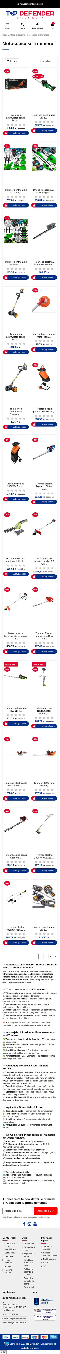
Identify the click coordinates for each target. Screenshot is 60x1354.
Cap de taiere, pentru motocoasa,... (44, 335)
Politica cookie (49, 1259)
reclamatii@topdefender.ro (14, 1322)
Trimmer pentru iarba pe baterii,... (16, 263)
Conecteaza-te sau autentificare (10, 1247)
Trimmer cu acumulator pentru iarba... (16, 337)
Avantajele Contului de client (29, 1281)
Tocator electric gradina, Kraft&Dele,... (44, 410)
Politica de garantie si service (28, 1272)
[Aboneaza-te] (45, 1211)
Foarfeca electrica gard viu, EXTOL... (16, 559)
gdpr (3, 1352)
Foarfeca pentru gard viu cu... (44, 116)
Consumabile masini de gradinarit (21, 1180)
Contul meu (9, 1253)
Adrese (7, 1266)
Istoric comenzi (8, 1261)
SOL (45, 1266)
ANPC (46, 1263)
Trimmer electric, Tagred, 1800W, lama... (44, 486)
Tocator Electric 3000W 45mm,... (16, 485)
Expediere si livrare (29, 1255)
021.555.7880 (11, 1314)
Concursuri (29, 1287)
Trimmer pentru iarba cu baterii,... (16, 191)
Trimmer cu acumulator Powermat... (16, 411)
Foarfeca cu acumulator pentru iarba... (16, 118)
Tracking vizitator (8, 1271)
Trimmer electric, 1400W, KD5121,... (44, 856)
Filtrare (13, 61)
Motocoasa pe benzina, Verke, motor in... (16, 636)
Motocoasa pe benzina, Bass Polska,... (44, 711)
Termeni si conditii (47, 1248)
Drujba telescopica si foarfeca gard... (44, 191)
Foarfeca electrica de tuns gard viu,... (16, 784)
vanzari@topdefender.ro (16, 1318)
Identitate (8, 1256)
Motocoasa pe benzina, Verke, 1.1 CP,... (44, 561)
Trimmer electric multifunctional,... (16, 928)
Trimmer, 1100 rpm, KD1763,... (44, 784)
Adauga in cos (19, 133)
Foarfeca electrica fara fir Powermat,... (44, 263)
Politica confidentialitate (50, 1254)
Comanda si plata (29, 1248)
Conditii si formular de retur (29, 1263)
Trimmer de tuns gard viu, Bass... (15, 709)
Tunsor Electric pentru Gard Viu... (16, 856)
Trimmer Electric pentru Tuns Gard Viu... (44, 636)
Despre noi (29, 1244)
